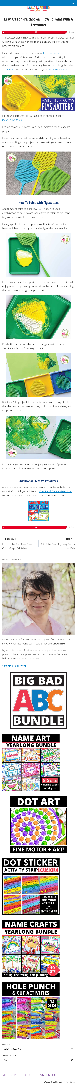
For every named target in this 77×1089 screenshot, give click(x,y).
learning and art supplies (57, 53)
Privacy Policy (44, 1075)
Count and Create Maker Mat (55, 491)
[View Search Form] (72, 3)
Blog (54, 1075)
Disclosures (30, 1075)
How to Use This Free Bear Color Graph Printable (17, 544)
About (5, 1075)
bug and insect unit (58, 69)
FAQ (21, 1075)
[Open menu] (38, 2)
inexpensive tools (12, 120)
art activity (7, 69)
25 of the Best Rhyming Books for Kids (58, 544)
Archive (14, 1075)
